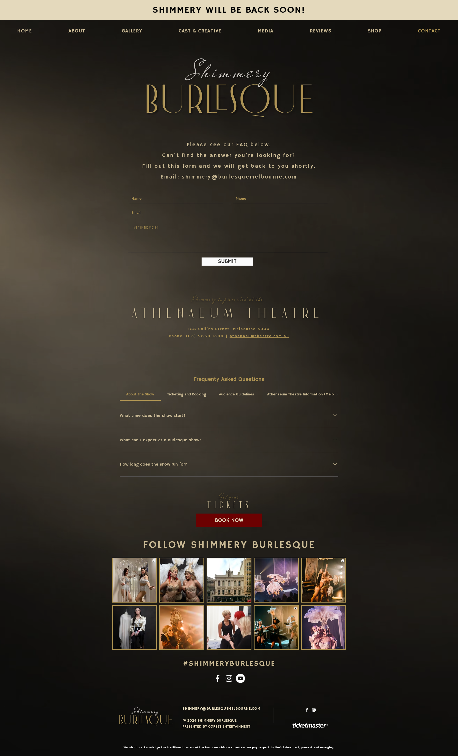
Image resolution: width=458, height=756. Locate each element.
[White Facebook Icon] (217, 678)
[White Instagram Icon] (229, 678)
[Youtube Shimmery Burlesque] (240, 678)
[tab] (140, 394)
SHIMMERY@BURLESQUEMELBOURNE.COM (221, 708)
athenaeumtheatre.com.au (259, 336)
